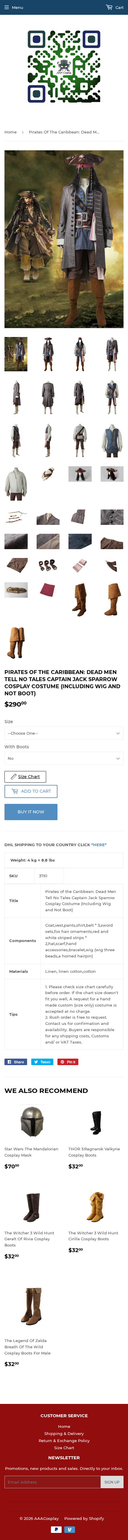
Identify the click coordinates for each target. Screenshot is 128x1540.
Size (8, 721)
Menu (17, 7)
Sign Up (112, 1482)
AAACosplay (46, 1518)
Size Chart (64, 1447)
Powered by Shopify (84, 1518)
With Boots (16, 746)
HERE (99, 844)
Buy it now (31, 812)
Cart (119, 7)
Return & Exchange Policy (64, 1440)
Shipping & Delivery (64, 1433)
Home (10, 132)
